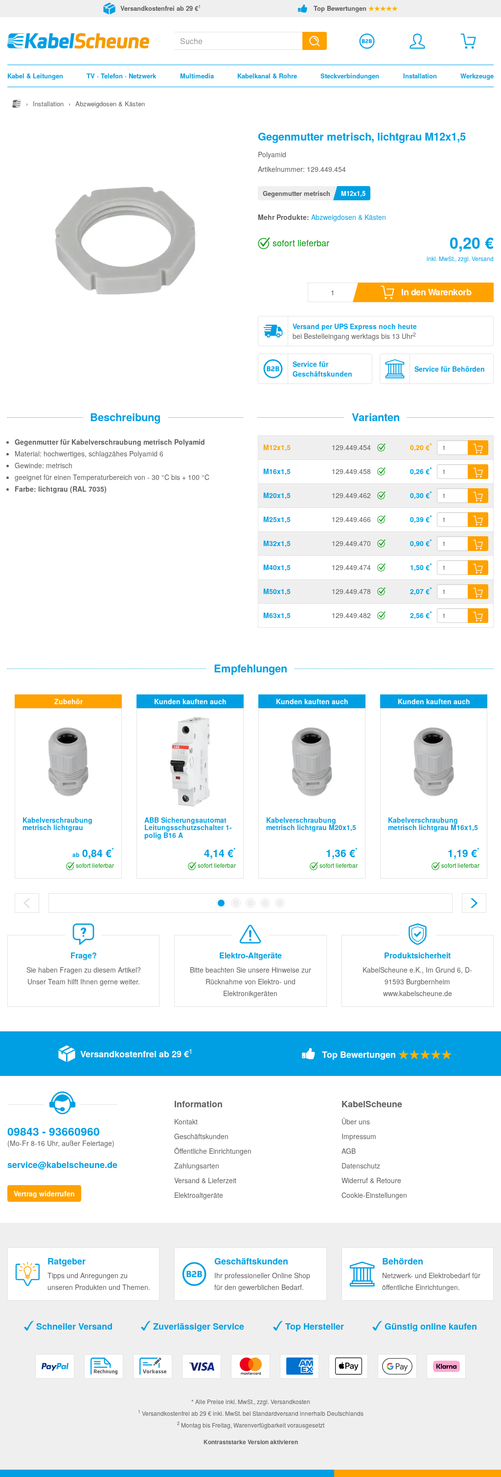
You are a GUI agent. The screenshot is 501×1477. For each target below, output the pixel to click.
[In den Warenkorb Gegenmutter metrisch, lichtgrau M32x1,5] (478, 543)
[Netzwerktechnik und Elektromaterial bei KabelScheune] (78, 40)
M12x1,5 (277, 447)
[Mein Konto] (417, 41)
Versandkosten (290, 1401)
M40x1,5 (277, 567)
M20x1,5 (277, 495)
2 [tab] (235, 903)
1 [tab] (221, 903)
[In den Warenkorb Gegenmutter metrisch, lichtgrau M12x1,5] (478, 447)
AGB (349, 1151)
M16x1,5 (277, 471)
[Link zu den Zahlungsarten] (250, 1370)
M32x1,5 (277, 543)
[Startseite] (16, 103)
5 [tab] (279, 903)
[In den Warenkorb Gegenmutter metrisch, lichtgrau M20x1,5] (478, 495)
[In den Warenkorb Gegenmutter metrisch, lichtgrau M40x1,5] (478, 567)
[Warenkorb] (468, 41)
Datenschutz (361, 1165)
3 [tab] (250, 903)
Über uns (356, 1121)
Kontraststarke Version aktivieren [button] (251, 1441)
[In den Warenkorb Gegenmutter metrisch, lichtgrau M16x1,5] (478, 471)
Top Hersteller (313, 1326)
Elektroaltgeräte (198, 1195)
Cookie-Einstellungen (374, 1195)
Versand (483, 258)
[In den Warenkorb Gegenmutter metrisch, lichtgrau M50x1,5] (478, 591)
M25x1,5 (277, 519)
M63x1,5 (277, 615)
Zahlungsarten (196, 1165)
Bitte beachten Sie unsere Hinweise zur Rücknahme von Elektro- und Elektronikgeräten (250, 981)
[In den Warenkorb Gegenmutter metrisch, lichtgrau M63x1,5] (478, 615)
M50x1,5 (277, 591)
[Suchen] (314, 41)
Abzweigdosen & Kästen (348, 217)
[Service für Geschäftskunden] (367, 41)
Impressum (359, 1136)
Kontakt (186, 1121)
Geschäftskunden (201, 1136)
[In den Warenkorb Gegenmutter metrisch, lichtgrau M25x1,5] (478, 519)
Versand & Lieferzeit (205, 1180)
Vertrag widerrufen (44, 1193)
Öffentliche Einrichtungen (212, 1151)
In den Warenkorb (435, 292)
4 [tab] (265, 903)
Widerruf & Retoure (371, 1180)
